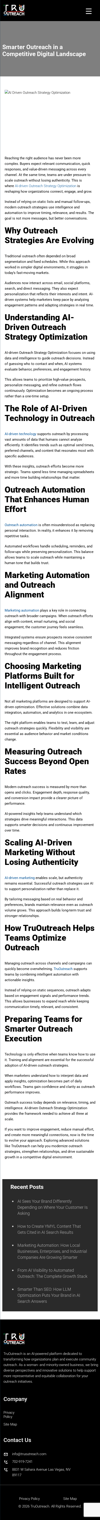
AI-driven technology (20, 434)
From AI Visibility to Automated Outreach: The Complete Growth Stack (52, 1273)
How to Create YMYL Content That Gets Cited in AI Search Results (49, 1229)
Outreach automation (21, 525)
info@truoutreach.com (29, 1454)
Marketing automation (22, 610)
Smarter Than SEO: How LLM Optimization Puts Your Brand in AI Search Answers (48, 1295)
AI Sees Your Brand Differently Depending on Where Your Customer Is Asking (52, 1207)
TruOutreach (63, 969)
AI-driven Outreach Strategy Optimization (45, 186)
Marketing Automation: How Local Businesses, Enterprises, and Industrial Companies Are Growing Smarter (52, 1251)
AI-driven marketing (20, 878)
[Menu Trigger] (88, 11)
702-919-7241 (22, 1462)
